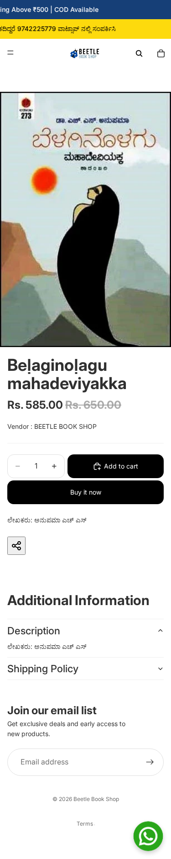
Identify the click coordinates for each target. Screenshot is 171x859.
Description (33, 631)
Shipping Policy (42, 669)
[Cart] (161, 52)
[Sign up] (150, 762)
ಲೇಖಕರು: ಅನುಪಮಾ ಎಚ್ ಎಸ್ (47, 520)
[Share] (16, 546)
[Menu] (10, 52)
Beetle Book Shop (96, 799)
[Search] (139, 52)
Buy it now (85, 492)
